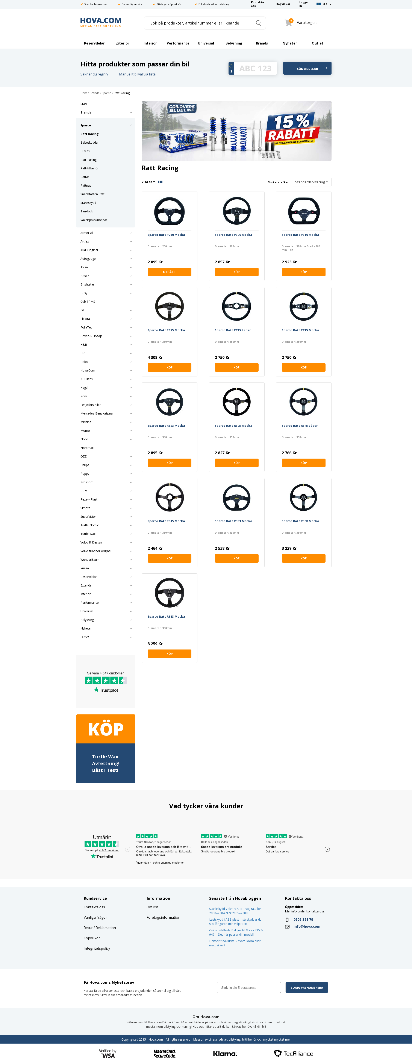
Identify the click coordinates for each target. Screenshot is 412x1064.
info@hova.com (307, 926)
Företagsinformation (163, 917)
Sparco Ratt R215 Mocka (300, 330)
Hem (83, 93)
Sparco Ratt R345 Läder (300, 426)
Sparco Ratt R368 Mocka (300, 521)
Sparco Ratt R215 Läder (233, 330)
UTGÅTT (169, 272)
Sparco (106, 93)
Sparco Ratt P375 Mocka (166, 330)
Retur (88, 927)
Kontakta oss (94, 907)
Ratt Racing (122, 93)
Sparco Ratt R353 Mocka (233, 521)
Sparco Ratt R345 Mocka (166, 521)
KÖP (236, 272)
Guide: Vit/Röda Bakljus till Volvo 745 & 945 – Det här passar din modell (236, 932)
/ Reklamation (104, 927)
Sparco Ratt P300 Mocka (233, 235)
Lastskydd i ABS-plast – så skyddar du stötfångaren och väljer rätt (235, 921)
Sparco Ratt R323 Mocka (166, 426)
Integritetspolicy (97, 948)
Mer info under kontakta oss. (305, 911)
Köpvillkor (92, 938)
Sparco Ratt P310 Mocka (300, 235)
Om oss (153, 907)
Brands (94, 93)
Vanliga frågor (95, 917)
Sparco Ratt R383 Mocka (166, 617)
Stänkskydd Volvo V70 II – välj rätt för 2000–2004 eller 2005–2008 (235, 911)
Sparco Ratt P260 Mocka (166, 235)
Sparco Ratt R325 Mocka (233, 426)
